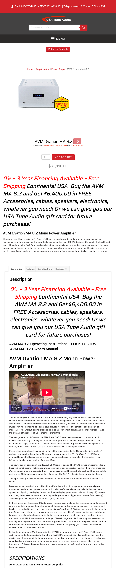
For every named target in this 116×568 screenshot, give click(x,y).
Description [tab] (17, 269)
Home (30, 69)
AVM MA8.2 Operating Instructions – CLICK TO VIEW (53, 344)
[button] (58, 6)
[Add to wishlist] (77, 141)
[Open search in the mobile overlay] (58, 28)
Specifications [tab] (45, 269)
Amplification (43, 69)
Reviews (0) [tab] (61, 269)
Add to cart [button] (63, 157)
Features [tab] (30, 269)
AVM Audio (77, 145)
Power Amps (58, 69)
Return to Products (58, 49)
